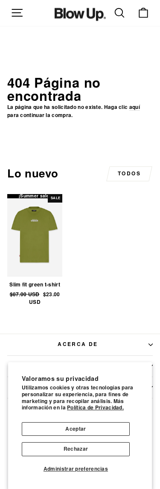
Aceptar (75, 429)
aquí (134, 107)
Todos (129, 173)
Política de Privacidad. (95, 407)
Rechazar (76, 449)
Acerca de (78, 344)
